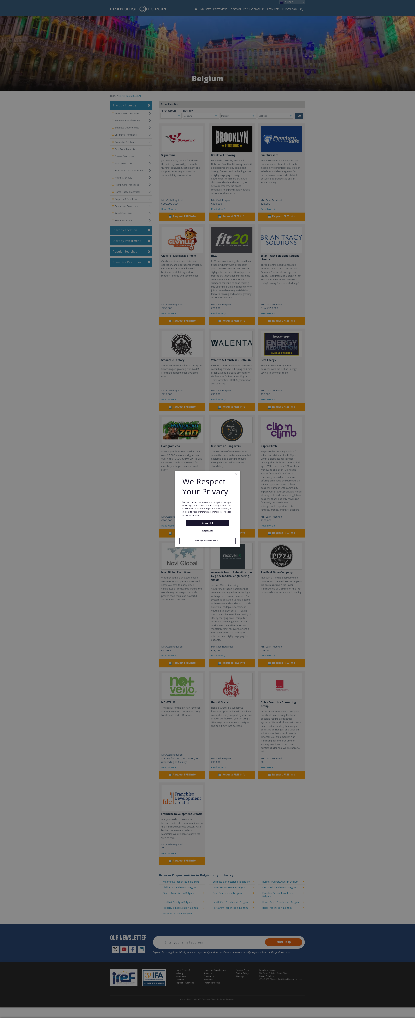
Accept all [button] (207, 523)
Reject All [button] (207, 530)
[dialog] (207, 509)
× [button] (236, 474)
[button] (207, 541)
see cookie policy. (191, 515)
